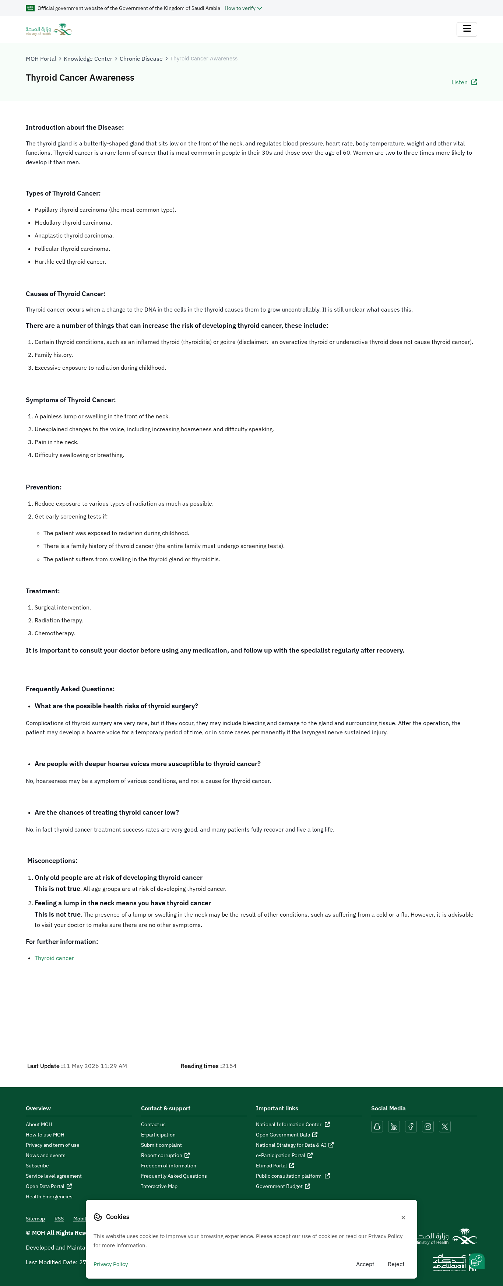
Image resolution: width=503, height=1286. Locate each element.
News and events (46, 1155)
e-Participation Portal (280, 1155)
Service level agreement (54, 1176)
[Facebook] (411, 1125)
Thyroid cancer (54, 958)
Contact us (153, 1124)
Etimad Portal (271, 1165)
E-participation (158, 1134)
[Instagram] (428, 1125)
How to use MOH (45, 1134)
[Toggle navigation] (467, 29)
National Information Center (289, 1124)
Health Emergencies (49, 1196)
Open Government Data (283, 1134)
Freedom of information (168, 1165)
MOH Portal (41, 58)
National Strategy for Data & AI (291, 1145)
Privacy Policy (111, 1264)
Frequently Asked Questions (174, 1176)
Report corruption (161, 1155)
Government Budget (279, 1186)
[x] (445, 1125)
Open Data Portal (45, 1186)
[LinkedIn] (394, 1125)
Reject (396, 1264)
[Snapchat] (377, 1125)
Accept (365, 1264)
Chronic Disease (141, 58)
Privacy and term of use (53, 1145)
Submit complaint (161, 1145)
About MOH (39, 1124)
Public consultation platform (289, 1176)
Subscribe (37, 1165)
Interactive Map (159, 1186)
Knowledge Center (88, 58)
